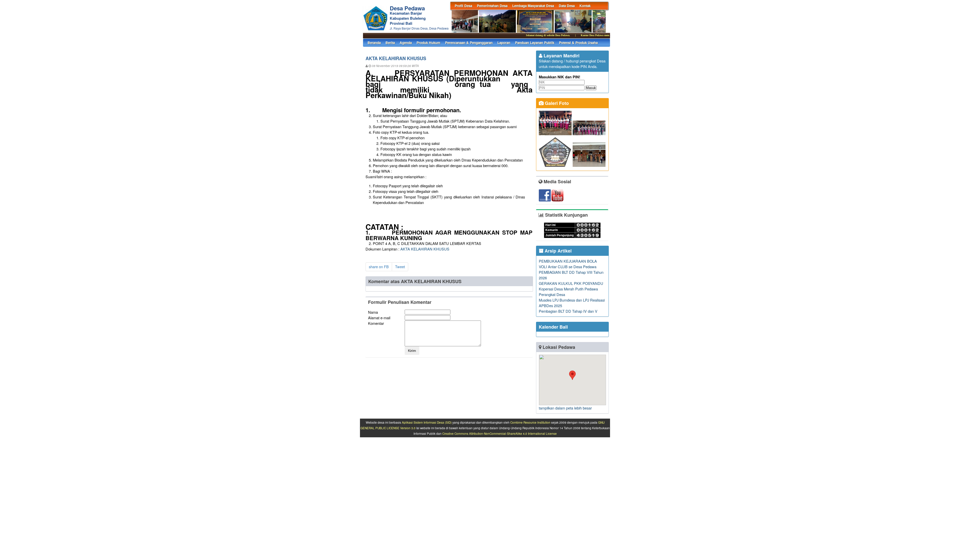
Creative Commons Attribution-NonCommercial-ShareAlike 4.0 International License (499, 433)
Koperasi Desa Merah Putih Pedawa (568, 288)
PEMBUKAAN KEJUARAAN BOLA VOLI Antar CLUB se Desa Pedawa (568, 263)
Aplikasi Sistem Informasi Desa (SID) (427, 422)
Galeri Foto (556, 103)
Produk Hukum (428, 42)
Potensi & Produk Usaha (578, 42)
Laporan (503, 42)
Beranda (374, 42)
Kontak (585, 5)
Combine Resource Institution (530, 422)
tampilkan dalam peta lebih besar (565, 408)
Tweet (400, 266)
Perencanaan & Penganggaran (469, 42)
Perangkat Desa (552, 294)
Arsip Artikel (557, 250)
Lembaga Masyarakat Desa (533, 5)
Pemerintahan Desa (492, 5)
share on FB (379, 266)
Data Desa (567, 5)
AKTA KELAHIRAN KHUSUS (424, 249)
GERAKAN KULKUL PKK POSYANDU (571, 283)
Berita (390, 42)
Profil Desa (463, 5)
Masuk (591, 88)
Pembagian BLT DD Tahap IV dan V (568, 311)
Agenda (406, 42)
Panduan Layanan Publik (534, 42)
